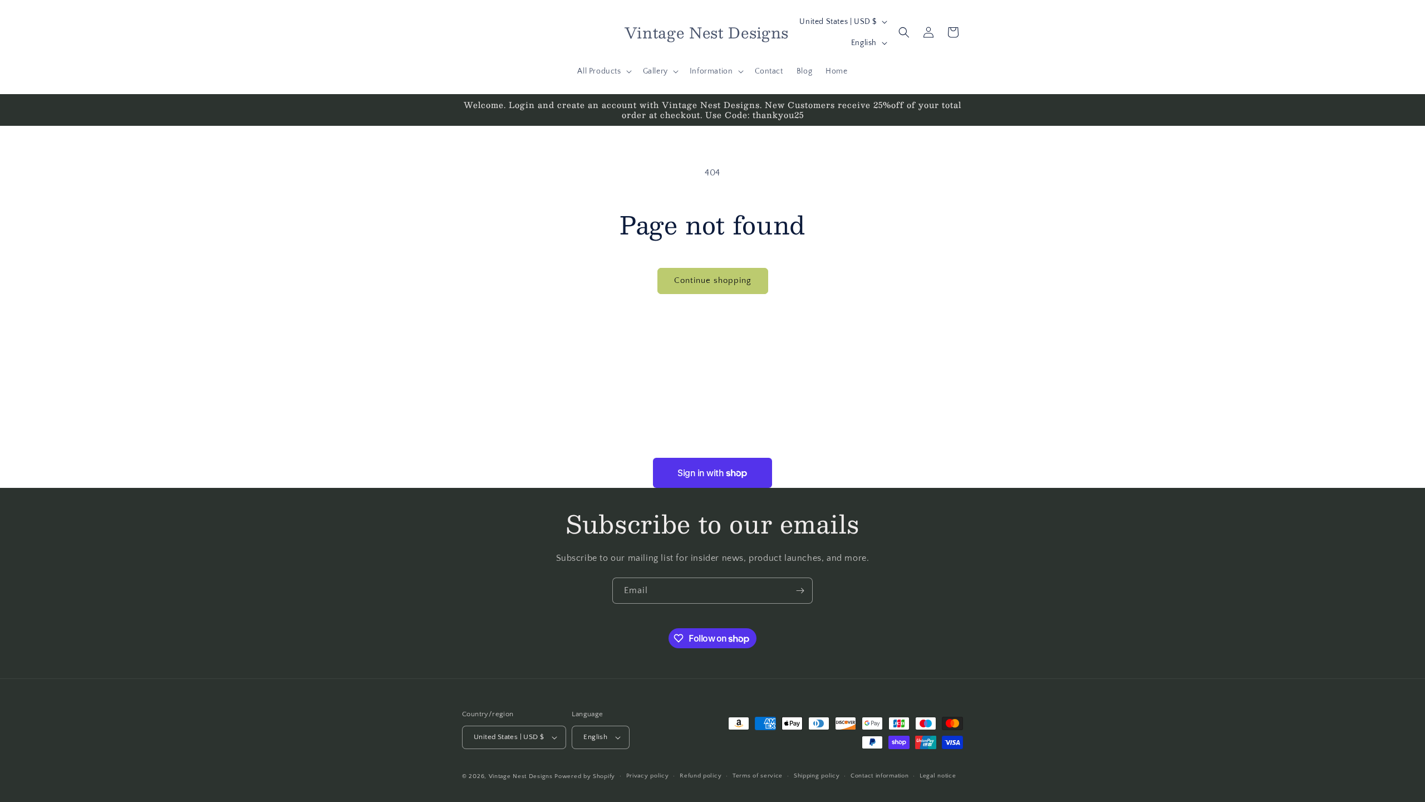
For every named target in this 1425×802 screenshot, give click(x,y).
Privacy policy (647, 775)
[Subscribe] (800, 591)
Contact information (879, 775)
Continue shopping (712, 280)
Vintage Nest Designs (521, 776)
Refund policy (700, 775)
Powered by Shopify (584, 776)
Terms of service (758, 775)
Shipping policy (817, 775)
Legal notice (938, 775)
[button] (603, 71)
